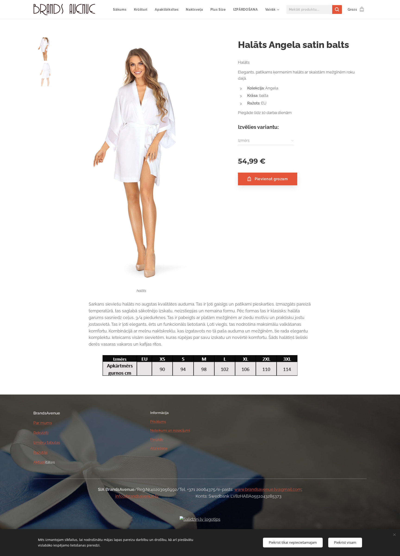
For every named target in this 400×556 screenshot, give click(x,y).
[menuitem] (121, 9)
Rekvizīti (40, 432)
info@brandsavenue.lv (137, 496)
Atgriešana (158, 448)
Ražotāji (40, 452)
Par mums (42, 422)
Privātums (158, 422)
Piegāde (156, 439)
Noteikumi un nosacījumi (170, 430)
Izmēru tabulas (46, 442)
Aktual (39, 462)
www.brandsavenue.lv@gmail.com (267, 489)
